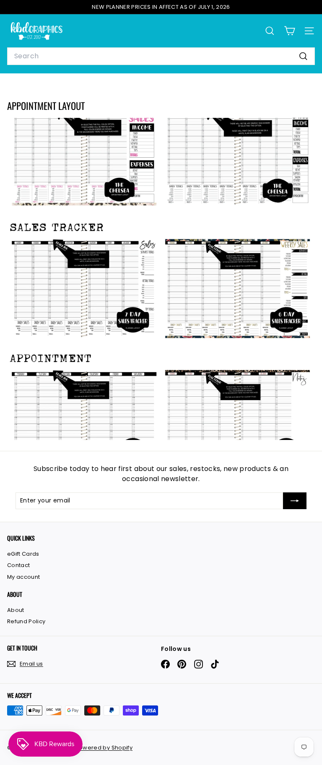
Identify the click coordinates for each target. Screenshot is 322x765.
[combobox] (161, 56)
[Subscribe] (294, 500)
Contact (18, 565)
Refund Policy (26, 621)
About (15, 610)
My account (23, 577)
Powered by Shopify (103, 748)
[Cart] (289, 30)
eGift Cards (23, 554)
